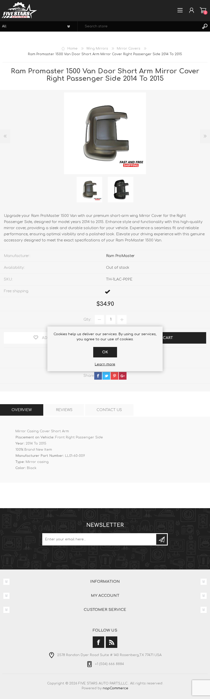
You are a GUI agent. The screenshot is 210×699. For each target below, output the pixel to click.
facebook (98, 376)
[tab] (21, 410)
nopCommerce (115, 688)
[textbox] (139, 26)
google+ (123, 376)
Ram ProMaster (120, 256)
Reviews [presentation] (64, 410)
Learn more (105, 364)
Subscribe (161, 539)
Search (205, 26)
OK (105, 352)
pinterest (114, 376)
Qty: (87, 319)
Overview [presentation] (22, 410)
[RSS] (111, 642)
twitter (106, 376)
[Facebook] (98, 642)
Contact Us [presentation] (109, 410)
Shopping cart (203, 10)
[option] (89, 189)
